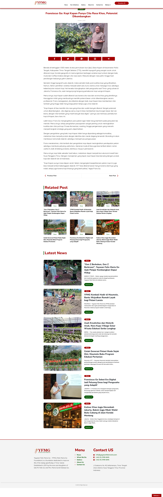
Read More (88, 284)
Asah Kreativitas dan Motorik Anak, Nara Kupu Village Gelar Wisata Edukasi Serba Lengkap (107, 211)
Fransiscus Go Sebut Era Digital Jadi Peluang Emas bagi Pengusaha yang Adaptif (81, 240)
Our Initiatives (74, 5)
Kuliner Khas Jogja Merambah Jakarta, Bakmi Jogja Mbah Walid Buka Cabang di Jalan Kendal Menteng (106, 240)
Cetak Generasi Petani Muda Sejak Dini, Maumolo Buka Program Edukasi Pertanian (55, 240)
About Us (91, 5)
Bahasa (107, 5)
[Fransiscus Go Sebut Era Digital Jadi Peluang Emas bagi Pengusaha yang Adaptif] (81, 227)
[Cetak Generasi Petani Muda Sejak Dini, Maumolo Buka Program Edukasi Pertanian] (55, 227)
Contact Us (99, 5)
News (66, 5)
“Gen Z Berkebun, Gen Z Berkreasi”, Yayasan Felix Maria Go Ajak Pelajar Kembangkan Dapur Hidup (55, 212)
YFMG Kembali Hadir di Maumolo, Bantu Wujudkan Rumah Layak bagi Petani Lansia (81, 211)
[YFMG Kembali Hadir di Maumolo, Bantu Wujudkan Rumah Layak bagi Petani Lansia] (81, 199)
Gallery (83, 5)
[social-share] (54, 59)
